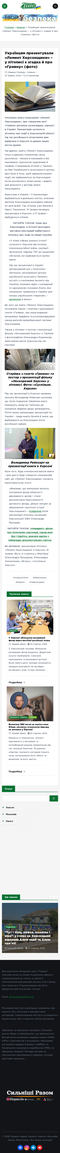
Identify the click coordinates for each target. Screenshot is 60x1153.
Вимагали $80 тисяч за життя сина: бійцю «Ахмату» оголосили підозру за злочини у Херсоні (29, 727)
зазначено (15, 299)
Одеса (9, 821)
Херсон (21, 582)
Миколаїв (11, 814)
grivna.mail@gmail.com (21, 997)
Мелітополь (41, 578)
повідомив (35, 511)
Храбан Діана (19, 644)
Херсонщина (37, 582)
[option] (30, 928)
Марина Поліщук (16, 72)
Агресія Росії (21, 578)
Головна (9, 27)
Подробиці (16, 682)
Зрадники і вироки (18, 717)
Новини (21, 27)
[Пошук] (54, 798)
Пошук (8, 789)
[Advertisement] (30, 859)
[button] (52, 898)
